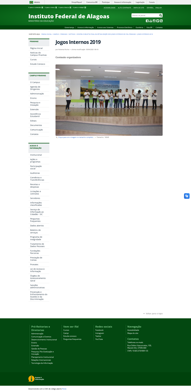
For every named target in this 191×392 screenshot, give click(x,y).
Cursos (66, 330)
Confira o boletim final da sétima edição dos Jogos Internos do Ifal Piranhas (106, 34)
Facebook (147, 20)
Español (150, 8)
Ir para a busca (65, 7)
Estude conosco (69, 336)
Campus (56, 34)
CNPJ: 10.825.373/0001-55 (137, 351)
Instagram (154, 20)
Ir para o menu (50, 7)
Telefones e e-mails (135, 342)
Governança (69, 27)
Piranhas (63, 34)
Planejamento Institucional (42, 357)
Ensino (34, 343)
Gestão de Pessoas (39, 349)
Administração (37, 333)
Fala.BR (149, 27)
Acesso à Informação (85, 27)
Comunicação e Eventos (41, 337)
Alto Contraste (124, 8)
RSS (161, 20)
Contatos (159, 27)
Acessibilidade (109, 8)
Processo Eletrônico (124, 27)
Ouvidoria (139, 27)
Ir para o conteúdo (35, 7)
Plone (64, 389)
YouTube (150, 20)
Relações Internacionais (41, 360)
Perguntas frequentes (72, 339)
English (158, 8)
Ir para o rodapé (79, 7)
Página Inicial (46, 34)
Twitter (157, 20)
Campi (66, 333)
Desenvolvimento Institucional (44, 339)
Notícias (72, 34)
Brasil (37, 2)
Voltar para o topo (154, 313)
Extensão (35, 345)
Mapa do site (139, 8)
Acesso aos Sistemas (105, 27)
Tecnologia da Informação (42, 363)
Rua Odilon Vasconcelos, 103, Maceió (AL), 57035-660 (139, 346)
